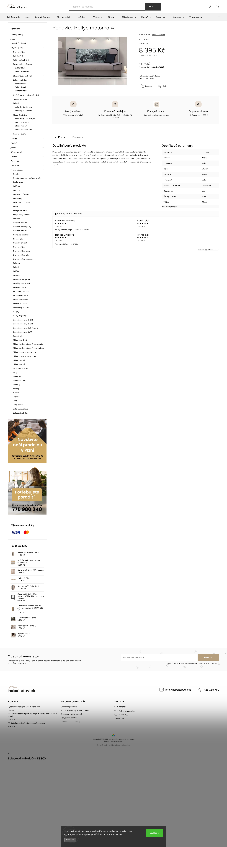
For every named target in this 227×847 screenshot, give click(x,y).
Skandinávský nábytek (22, 76)
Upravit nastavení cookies (113, 741)
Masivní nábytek (20, 115)
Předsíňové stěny (20, 299)
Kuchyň (14, 156)
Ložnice (14, 139)
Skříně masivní (21, 126)
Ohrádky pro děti (20, 243)
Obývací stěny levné (21, 251)
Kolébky (16, 186)
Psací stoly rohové (21, 307)
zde (120, 834)
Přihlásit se (208, 657)
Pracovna (15, 161)
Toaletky (16, 384)
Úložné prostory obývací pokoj (26, 95)
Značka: (144, 43)
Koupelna (15, 165)
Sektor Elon (20, 68)
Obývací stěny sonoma (22, 259)
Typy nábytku (17, 170)
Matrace (16, 218)
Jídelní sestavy (19, 182)
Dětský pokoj (16, 152)
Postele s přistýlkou (21, 279)
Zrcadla (16, 397)
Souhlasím (154, 833)
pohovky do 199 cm (23, 107)
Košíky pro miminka (21, 202)
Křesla (16, 206)
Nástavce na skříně (21, 235)
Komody (16, 190)
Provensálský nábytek (22, 64)
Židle (15, 401)
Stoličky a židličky (20, 368)
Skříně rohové (19, 360)
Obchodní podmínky (69, 707)
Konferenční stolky (21, 194)
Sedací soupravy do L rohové (25, 328)
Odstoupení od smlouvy (70, 721)
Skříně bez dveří (20, 340)
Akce (13, 39)
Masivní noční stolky (23, 129)
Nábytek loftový (20, 231)
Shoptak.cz (126, 745)
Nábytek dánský (20, 222)
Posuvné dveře (19, 134)
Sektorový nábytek (21, 60)
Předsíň (14, 143)
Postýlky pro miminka (22, 283)
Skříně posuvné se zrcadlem (25, 356)
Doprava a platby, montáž (71, 714)
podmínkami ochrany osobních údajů (204, 663)
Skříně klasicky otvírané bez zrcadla (28, 344)
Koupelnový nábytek (21, 214)
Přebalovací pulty (20, 295)
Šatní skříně (18, 56)
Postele (16, 275)
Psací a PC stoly (20, 303)
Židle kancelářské (20, 409)
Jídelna (14, 147)
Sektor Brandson (22, 71)
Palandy (16, 263)
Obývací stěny (19, 52)
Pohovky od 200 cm (23, 110)
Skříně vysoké (19, 364)
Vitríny (16, 392)
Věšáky (16, 388)
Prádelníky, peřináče (21, 291)
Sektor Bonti (20, 87)
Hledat (152, 6)
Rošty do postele (20, 316)
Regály (16, 312)
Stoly (15, 372)
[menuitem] (13, 17)
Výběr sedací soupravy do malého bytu (24, 707)
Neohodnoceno (158, 35)
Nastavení (70, 840)
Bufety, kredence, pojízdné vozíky (27, 178)
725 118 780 (211, 689)
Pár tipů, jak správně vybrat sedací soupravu (26, 723)
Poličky (16, 271)
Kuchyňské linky (20, 210)
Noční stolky (18, 239)
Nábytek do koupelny (22, 226)
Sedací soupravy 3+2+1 (23, 324)
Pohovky (16, 103)
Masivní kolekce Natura (25, 119)
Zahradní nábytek (18, 43)
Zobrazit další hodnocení (208, 250)
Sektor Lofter (20, 91)
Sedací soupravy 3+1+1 (23, 320)
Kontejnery (17, 198)
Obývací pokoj (17, 48)
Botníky (16, 174)
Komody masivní (22, 122)
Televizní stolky (19, 380)
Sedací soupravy (20, 99)
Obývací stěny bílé (21, 255)
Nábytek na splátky (69, 718)
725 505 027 (118, 718)
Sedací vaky (18, 336)
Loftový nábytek (20, 80)
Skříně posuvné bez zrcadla (25, 352)
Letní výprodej (17, 34)
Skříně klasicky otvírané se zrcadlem (28, 348)
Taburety (17, 376)
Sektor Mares (21, 83)
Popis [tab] (62, 137)
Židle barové (18, 405)
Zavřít (210, 95)
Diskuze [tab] (77, 137)
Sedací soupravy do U (22, 332)
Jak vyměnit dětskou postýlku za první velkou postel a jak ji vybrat (32, 715)
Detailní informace (146, 78)
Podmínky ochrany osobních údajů (75, 710)
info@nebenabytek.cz (178, 689)
